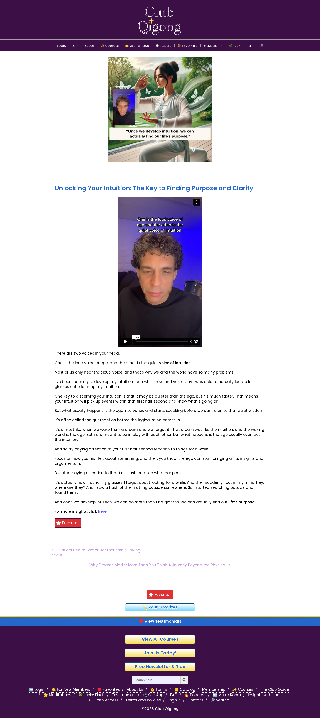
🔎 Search (219, 700)
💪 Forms (158, 689)
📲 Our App (153, 695)
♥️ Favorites (108, 689)
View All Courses (160, 639)
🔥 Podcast (195, 695)
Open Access (106, 700)
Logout (174, 700)
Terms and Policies (143, 700)
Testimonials (124, 695)
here (102, 511)
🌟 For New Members (70, 689)
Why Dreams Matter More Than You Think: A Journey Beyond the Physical (157, 565)
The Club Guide (274, 689)
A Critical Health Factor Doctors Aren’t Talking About (95, 553)
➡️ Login (36, 689)
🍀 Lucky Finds (91, 695)
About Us (135, 689)
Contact (195, 700)
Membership (213, 689)
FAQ (173, 695)
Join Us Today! (160, 653)
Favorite (69, 523)
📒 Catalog (184, 689)
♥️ (160, 621)
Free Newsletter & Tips (160, 667)
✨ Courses (242, 689)
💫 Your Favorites (160, 607)
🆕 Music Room (227, 695)
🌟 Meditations (57, 695)
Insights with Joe (263, 695)
